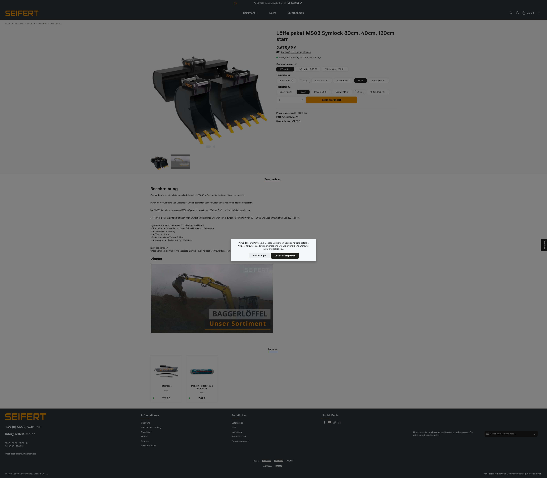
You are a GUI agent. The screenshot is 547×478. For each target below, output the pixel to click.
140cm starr (308, 69)
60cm (343, 80)
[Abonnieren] (535, 434)
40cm (305, 81)
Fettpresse (166, 386)
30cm (286, 80)
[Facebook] (325, 423)
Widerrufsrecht (239, 436)
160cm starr (334, 69)
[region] (211, 100)
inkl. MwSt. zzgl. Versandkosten (296, 52)
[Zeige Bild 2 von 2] (214, 147)
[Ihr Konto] (517, 13)
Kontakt (144, 436)
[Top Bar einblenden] (539, 13)
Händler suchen (148, 445)
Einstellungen (259, 255)
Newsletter (146, 432)
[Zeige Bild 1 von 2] (208, 147)
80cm (360, 80)
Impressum (237, 432)
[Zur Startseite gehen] (25, 13)
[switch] (278, 52)
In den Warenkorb (332, 100)
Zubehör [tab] (273, 349)
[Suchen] (511, 13)
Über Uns (145, 423)
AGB (234, 427)
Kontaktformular (28, 454)
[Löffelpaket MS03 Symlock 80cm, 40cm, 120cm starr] (210, 90)
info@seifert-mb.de (20, 434)
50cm (321, 80)
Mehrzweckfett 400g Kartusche (202, 387)
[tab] (273, 179)
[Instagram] (334, 423)
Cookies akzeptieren (284, 255)
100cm (378, 80)
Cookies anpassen (240, 441)
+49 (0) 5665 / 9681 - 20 (23, 427)
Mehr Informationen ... (274, 249)
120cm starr (285, 69)
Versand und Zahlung (151, 427)
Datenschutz (237, 423)
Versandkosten (534, 473)
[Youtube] (329, 423)
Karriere (145, 441)
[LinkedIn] (339, 423)
